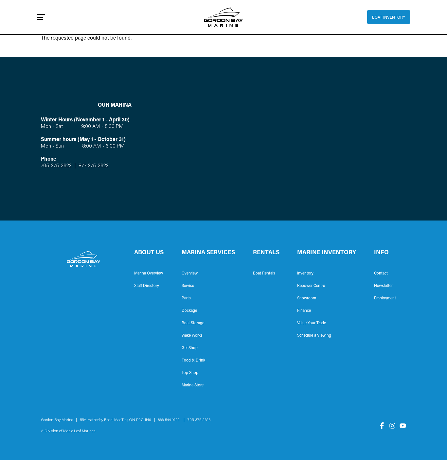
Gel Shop (190, 348)
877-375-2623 (93, 165)
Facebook (382, 425)
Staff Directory (146, 286)
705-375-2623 (56, 165)
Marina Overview (148, 273)
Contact (381, 273)
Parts (186, 298)
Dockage (189, 311)
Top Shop (190, 373)
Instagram (392, 425)
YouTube (403, 425)
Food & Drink (193, 361)
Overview (190, 273)
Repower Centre (311, 286)
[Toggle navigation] (41, 17)
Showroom (306, 298)
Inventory (305, 273)
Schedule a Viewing (314, 336)
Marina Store (193, 385)
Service (188, 286)
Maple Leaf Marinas (79, 431)
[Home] (224, 17)
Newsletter (383, 286)
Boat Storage (193, 323)
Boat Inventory (388, 18)
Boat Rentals (264, 273)
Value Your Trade (311, 323)
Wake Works (192, 336)
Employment (385, 298)
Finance (304, 311)
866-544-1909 (170, 420)
